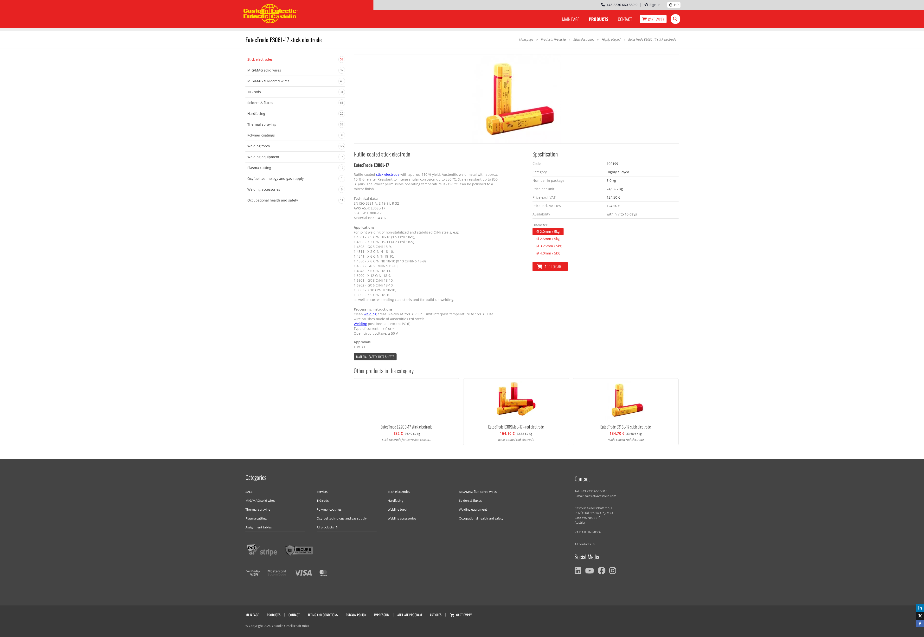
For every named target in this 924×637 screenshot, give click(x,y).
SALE (248, 491)
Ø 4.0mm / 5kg (548, 253)
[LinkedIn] (578, 570)
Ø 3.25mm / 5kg (549, 246)
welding (370, 314)
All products (325, 527)
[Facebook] (601, 570)
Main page (570, 19)
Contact (625, 19)
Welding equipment (473, 509)
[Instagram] (612, 570)
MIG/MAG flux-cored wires (478, 491)
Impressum (381, 614)
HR (676, 5)
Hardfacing (395, 500)
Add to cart (554, 266)
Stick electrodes (583, 39)
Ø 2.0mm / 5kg (548, 231)
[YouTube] (589, 570)
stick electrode (387, 174)
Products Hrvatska (553, 39)
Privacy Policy (356, 614)
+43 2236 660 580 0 (621, 4)
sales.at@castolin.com (600, 496)
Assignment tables (258, 527)
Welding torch (398, 509)
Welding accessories (402, 518)
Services (322, 491)
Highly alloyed (611, 39)
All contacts (583, 544)
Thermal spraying (257, 509)
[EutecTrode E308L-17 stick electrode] (516, 98)
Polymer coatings (329, 509)
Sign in (655, 4)
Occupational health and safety (481, 518)
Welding (360, 323)
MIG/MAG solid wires (260, 500)
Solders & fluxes (470, 500)
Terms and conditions (323, 614)
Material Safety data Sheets (375, 356)
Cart (656, 19)
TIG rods (323, 500)
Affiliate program (409, 614)
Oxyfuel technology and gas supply (342, 518)
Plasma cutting (256, 518)
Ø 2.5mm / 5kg (548, 238)
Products (598, 19)
